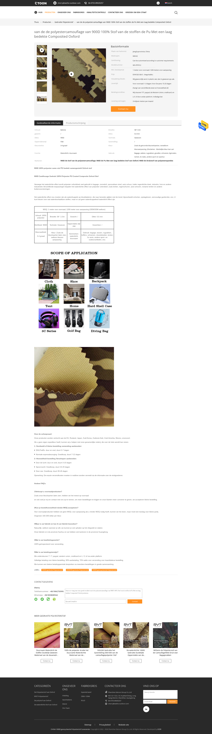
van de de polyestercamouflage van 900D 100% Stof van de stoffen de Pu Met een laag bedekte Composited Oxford (124, 22)
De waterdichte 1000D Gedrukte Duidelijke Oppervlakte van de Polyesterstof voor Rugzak (135, 654)
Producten (50, 12)
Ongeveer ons (64, 12)
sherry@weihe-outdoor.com (69, 3)
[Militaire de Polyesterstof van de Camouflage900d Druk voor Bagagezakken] (166, 635)
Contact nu (123, 109)
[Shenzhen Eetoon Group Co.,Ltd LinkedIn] (159, 3)
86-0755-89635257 (95, 3)
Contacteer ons (115, 12)
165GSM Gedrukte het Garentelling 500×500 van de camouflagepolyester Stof (106, 652)
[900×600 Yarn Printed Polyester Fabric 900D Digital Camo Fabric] (79, 98)
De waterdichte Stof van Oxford (45, 705)
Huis (40, 12)
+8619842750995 (57, 591)
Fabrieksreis (78, 12)
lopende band (86, 692)
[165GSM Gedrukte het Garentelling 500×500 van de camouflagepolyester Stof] (106, 635)
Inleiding (65, 695)
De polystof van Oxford (42, 700)
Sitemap (87, 725)
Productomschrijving (76, 123)
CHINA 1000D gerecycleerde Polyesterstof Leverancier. (71, 729)
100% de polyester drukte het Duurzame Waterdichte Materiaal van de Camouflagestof (76, 654)
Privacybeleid (105, 725)
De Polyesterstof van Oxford (44, 692)
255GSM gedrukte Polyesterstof (77, 570)
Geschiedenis (67, 700)
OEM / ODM (85, 696)
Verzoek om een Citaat (135, 12)
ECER (159, 729)
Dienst (64, 704)
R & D (83, 700)
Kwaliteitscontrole (96, 12)
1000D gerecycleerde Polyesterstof (104, 570)
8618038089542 (51, 595)
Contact (135, 601)
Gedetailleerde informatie (49, 123)
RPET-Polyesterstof (41, 696)
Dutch (169, 3)
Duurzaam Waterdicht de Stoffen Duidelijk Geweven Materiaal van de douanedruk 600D (46, 654)
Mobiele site (124, 725)
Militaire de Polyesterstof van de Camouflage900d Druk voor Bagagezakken (165, 652)
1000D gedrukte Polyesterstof (52, 570)
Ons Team (66, 708)
